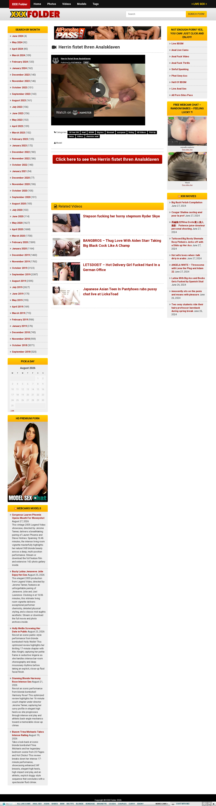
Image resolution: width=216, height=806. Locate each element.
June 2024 (17, 36)
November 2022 (21, 158)
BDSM (91, 132)
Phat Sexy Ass (179, 75)
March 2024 (18, 55)
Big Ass (100, 132)
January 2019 (19, 326)
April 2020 (17, 229)
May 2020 (17, 222)
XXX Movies (188, 196)
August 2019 (19, 281)
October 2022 (19, 164)
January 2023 (19, 145)
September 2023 (21, 94)
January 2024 (19, 68)
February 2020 (20, 242)
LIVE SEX (199, 3)
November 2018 (21, 338)
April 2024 (17, 48)
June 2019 (17, 293)
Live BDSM (177, 43)
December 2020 (21, 177)
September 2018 (21, 351)
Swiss (71, 136)
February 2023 (20, 139)
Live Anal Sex (178, 88)
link (213, 760)
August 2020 (19, 203)
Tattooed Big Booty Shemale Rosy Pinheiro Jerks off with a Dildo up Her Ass (187, 242)
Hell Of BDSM (178, 82)
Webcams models (29, 508)
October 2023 (19, 87)
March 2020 (18, 235)
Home (37, 3)
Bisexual (110, 132)
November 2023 (21, 81)
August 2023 (19, 100)
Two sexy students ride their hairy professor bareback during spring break (187, 308)
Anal (84, 132)
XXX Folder (19, 4)
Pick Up (152, 132)
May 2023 (17, 119)
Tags (96, 3)
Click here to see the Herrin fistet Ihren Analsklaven (107, 159)
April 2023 (17, 126)
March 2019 (18, 313)
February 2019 (20, 319)
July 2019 (17, 287)
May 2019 (17, 300)
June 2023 (17, 113)
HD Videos (141, 132)
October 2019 (19, 268)
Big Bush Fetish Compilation (186, 202)
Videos (66, 3)
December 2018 (21, 332)
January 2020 (19, 248)
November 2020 (21, 184)
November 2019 (21, 261)
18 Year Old (74, 132)
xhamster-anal (92, 136)
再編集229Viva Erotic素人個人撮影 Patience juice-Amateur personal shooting (188, 225)
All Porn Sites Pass (182, 95)
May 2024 (17, 42)
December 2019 (21, 255)
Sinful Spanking (180, 69)
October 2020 (19, 190)
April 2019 (17, 306)
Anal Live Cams (180, 50)
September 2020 (21, 197)
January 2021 (19, 171)
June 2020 (17, 216)
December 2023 (21, 74)
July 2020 (17, 210)
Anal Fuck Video (180, 56)
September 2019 (21, 274)
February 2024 (20, 61)
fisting (131, 132)
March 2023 (18, 132)
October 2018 (19, 345)
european (121, 132)
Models (81, 3)
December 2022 (21, 152)
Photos (51, 3)
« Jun (12, 411)
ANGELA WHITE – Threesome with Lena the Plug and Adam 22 (187, 268)
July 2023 (17, 107)
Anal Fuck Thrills (180, 63)
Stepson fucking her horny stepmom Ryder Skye (121, 216)
